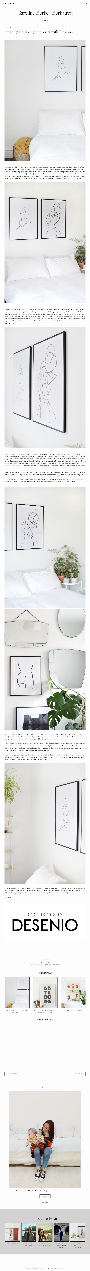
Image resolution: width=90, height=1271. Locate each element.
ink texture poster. (53, 739)
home (38, 964)
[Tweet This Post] (41, 962)
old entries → (78, 1074)
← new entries (11, 1074)
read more (45, 1196)
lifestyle (49, 964)
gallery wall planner (77, 479)
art (35, 964)
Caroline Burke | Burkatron (45, 12)
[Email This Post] (48, 962)
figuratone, (20, 465)
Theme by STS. (58, 1268)
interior (43, 964)
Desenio (70, 178)
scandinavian (56, 964)
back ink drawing (26, 739)
